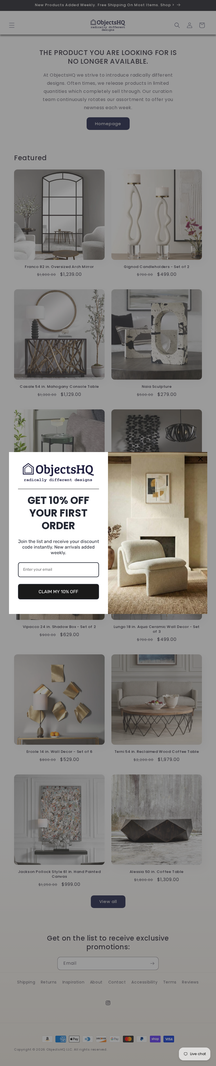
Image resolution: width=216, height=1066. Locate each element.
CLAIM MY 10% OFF (58, 591)
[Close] (200, 459)
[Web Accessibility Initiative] (2, 1053)
